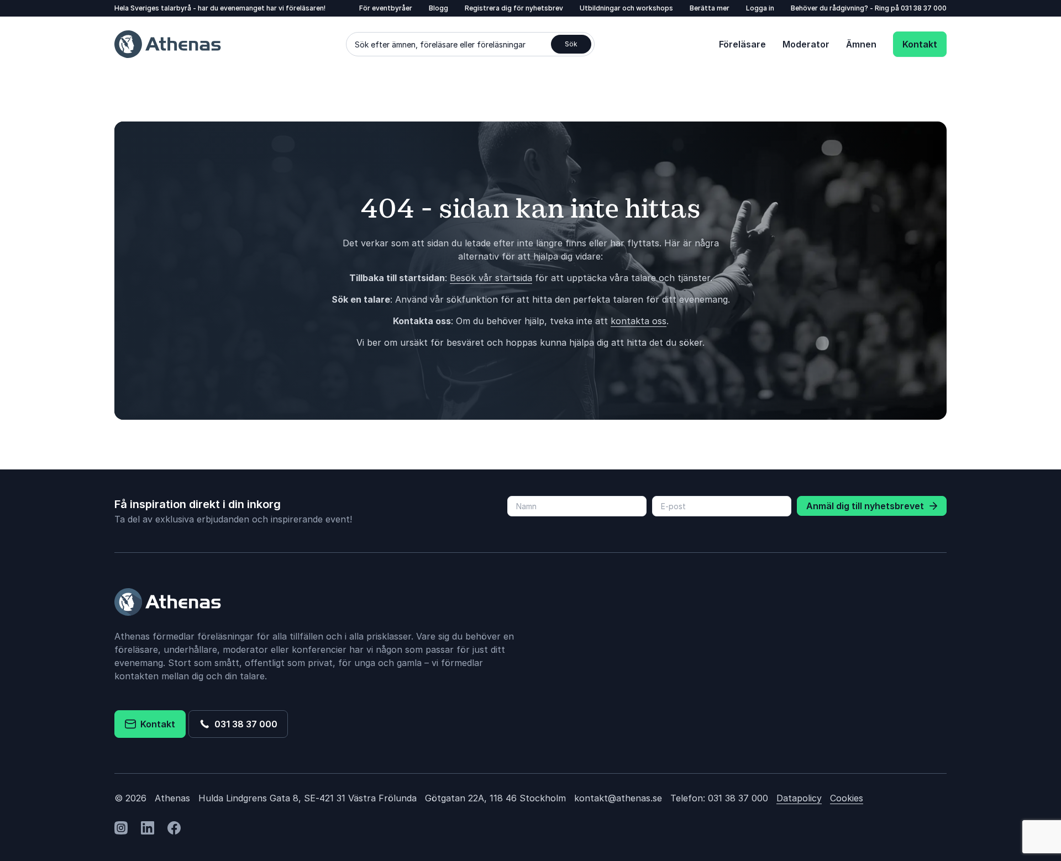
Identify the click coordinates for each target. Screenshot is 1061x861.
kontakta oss (638, 320)
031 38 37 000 (924, 8)
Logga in (760, 8)
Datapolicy (799, 798)
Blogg (438, 8)
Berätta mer (709, 8)
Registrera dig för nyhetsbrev (514, 8)
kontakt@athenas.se (618, 798)
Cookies (846, 798)
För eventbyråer (385, 8)
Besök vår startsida (491, 277)
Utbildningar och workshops (626, 8)
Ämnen (861, 44)
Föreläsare (742, 44)
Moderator (805, 44)
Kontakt (919, 44)
